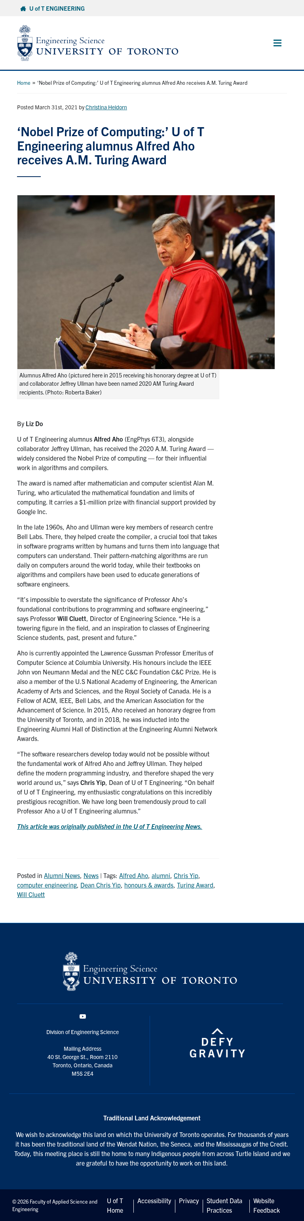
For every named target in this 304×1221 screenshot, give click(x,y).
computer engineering (47, 885)
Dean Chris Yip (100, 885)
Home (23, 82)
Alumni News (62, 875)
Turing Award (195, 885)
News (91, 875)
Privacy (189, 1200)
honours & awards (148, 885)
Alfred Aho (133, 875)
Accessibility (154, 1200)
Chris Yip (186, 875)
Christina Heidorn (106, 106)
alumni (161, 875)
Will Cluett (31, 894)
